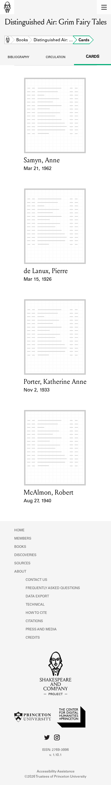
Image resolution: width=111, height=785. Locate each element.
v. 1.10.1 (55, 755)
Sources (22, 563)
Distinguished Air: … (53, 40)
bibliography (18, 57)
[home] (7, 7)
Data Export (37, 596)
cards (92, 57)
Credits (33, 638)
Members (22, 538)
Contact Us (36, 580)
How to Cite (36, 613)
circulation (55, 57)
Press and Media (41, 629)
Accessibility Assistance (56, 771)
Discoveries (25, 555)
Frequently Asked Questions (53, 588)
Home (8, 40)
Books (22, 40)
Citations (34, 621)
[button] (104, 7)
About (20, 571)
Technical (35, 604)
